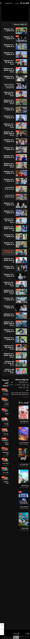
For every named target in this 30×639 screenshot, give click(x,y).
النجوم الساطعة (24, 485)
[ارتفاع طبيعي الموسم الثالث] (23, 455)
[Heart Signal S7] (23, 412)
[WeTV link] (24, 3)
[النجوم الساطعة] (23, 476)
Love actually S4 (23, 442)
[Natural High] (23, 519)
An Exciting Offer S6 (22, 507)
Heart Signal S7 (24, 421)
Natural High (25, 528)
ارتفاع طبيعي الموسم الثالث (21, 464)
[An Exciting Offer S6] (23, 498)
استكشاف (7, 3)
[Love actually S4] (23, 434)
